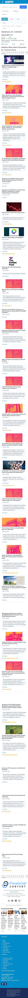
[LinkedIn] (15, 901)
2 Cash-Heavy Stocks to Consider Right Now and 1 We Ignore (13, 528)
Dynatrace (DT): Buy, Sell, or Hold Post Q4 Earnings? (13, 768)
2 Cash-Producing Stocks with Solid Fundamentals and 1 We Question (12, 499)
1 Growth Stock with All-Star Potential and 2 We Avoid (13, 796)
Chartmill (5, 197)
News (8, 26)
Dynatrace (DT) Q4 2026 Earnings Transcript (11, 267)
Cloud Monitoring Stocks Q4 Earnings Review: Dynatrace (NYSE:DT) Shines (12, 444)
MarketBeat (5, 79)
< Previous (4, 53)
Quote (6, 44)
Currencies (13, 26)
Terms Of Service (16, 896)
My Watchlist (15, 11)
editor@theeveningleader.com (12, 980)
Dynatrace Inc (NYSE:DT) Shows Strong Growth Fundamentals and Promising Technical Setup (13, 180)
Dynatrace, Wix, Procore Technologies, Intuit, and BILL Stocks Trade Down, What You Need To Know (13, 673)
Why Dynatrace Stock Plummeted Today (14, 212)
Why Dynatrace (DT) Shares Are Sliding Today (13, 290)
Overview (4, 26)
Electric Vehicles (7, 811)
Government (14, 722)
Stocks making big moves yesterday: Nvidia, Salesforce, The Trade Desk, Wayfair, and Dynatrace (12, 127)
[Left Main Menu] (2, 2)
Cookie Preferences (13, 993)
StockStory (5, 110)
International (18, 26)
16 (26, 52)
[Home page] (9, 2)
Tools (4, 23)
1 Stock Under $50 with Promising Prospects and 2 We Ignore (11, 387)
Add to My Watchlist (5, 42)
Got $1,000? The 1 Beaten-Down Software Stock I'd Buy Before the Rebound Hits (13, 471)
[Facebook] (12, 901)
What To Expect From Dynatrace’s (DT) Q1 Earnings (13, 360)
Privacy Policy (11, 992)
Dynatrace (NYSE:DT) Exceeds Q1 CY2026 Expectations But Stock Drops (13, 331)
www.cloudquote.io (14, 891)
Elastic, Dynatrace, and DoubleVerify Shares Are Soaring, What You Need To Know (12, 557)
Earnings (13, 253)
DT (11, 35)
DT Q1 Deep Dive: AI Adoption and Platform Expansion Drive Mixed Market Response (14, 159)
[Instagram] (19, 901)
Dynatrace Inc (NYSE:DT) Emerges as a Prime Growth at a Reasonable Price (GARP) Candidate (14, 311)
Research (22, 44)
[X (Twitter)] (8, 901)
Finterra (5, 752)
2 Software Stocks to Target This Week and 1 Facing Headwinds (14, 825)
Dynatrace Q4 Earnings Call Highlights (13, 237)
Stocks (11, 19)
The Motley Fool (6, 221)
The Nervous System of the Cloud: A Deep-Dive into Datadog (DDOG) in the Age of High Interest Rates (13, 737)
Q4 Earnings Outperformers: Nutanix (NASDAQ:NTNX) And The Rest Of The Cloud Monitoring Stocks (12, 615)
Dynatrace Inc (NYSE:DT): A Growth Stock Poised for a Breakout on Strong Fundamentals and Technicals (13, 191)
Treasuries (5, 28)
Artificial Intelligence (8, 81)
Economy (13, 572)
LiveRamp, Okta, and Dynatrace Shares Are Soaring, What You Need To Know (14, 414)
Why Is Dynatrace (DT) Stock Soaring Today (12, 855)
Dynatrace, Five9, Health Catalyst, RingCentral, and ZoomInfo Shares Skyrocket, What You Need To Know (12, 706)
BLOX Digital (13, 995)
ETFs (18, 19)
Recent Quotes (5, 11)
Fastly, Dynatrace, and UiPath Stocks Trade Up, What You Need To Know (14, 642)
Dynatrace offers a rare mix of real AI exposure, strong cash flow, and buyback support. (13, 479)
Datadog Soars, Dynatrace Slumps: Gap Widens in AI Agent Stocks (13, 66)
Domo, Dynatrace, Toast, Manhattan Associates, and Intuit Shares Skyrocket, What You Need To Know (13, 96)
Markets (4, 19)
